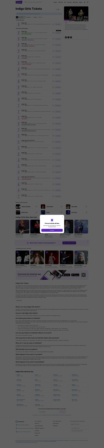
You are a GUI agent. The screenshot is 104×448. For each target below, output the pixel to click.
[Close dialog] (62, 217)
